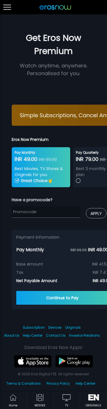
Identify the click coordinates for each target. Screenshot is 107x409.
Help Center (33, 335)
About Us (11, 335)
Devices (55, 327)
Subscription (34, 327)
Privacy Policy (58, 383)
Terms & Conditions (23, 383)
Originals (73, 327)
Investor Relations (84, 335)
